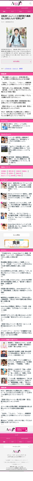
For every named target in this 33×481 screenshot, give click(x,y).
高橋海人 (24, 171)
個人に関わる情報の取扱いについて (12, 462)
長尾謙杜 (3, 171)
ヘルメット (15, 68)
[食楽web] (16, 247)
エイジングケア (24, 438)
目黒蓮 (18, 171)
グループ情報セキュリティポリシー (19, 460)
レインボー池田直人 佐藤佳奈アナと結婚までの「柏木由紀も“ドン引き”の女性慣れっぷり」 (18, 139)
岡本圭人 (3, 173)
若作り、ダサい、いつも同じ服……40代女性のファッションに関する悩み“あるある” (19, 125)
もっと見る (16, 235)
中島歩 (19, 175)
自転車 (21, 68)
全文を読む (16, 61)
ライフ (9, 129)
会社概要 (8, 460)
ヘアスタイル (8, 68)
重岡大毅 (11, 171)
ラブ (12, 441)
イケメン (8, 438)
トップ (16, 435)
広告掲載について (16, 464)
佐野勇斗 (11, 173)
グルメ (20, 441)
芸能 (9, 143)
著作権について (25, 462)
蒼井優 (13, 175)
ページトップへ (16, 446)
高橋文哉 (18, 173)
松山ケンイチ (5, 175)
